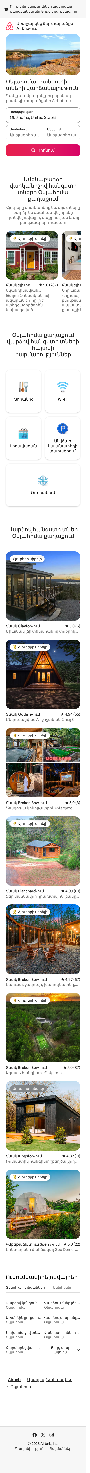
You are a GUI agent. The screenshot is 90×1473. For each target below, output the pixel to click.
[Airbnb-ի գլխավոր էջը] (10, 26)
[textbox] (24, 135)
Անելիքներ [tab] (62, 1287)
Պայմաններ (61, 1448)
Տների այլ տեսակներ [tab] (25, 1287)
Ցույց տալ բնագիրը (59, 11)
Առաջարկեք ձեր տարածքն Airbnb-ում (44, 26)
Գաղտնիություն (30, 1448)
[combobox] (43, 117)
